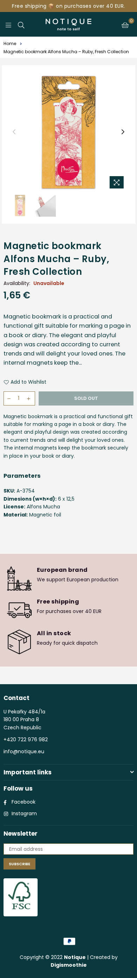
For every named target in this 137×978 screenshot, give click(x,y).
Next (123, 132)
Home (10, 44)
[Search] (21, 24)
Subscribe (19, 864)
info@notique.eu (24, 751)
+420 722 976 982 (26, 739)
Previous (14, 132)
